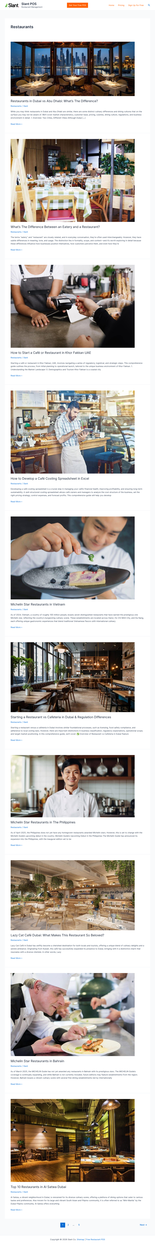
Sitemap (80, 1239)
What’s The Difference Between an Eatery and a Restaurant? (55, 227)
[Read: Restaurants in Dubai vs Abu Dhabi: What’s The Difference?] (73, 68)
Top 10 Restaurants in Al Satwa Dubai (38, 1187)
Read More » (16, 124)
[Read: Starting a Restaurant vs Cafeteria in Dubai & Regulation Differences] (73, 677)
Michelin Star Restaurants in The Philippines (43, 822)
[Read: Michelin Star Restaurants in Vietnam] (73, 557)
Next (143, 1224)
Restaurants (16, 106)
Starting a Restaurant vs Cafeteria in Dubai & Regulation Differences (61, 717)
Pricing (121, 5)
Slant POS (29, 4)
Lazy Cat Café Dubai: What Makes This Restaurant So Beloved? (57, 935)
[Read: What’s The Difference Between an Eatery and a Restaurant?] (73, 180)
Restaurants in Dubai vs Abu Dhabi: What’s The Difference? (54, 101)
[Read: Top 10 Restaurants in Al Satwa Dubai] (73, 1140)
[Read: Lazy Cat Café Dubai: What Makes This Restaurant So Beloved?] (73, 895)
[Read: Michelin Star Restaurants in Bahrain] (73, 1014)
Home (111, 5)
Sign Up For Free (136, 5)
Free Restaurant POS (95, 1239)
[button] (149, 5)
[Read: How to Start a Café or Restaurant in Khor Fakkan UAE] (73, 306)
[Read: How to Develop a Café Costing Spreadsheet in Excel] (73, 432)
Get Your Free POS (77, 5)
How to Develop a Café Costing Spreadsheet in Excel (50, 478)
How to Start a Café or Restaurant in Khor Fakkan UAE (51, 353)
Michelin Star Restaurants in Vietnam (38, 604)
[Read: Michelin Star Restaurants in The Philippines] (73, 786)
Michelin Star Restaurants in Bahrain (37, 1061)
